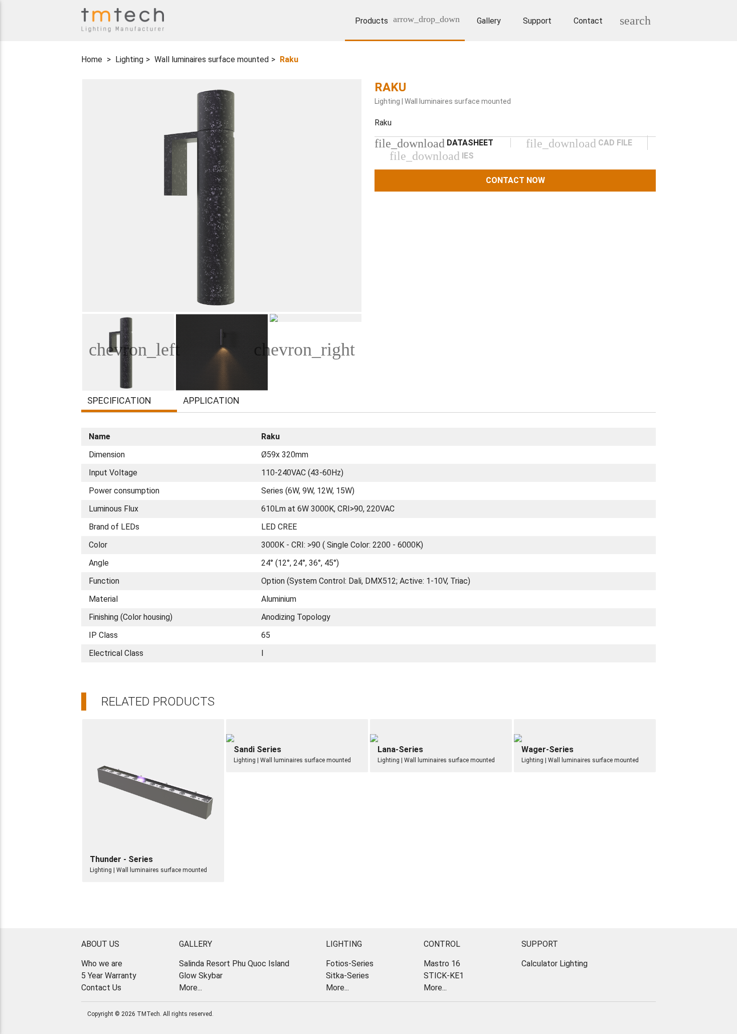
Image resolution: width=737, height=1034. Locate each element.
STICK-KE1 (444, 975)
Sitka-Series (347, 975)
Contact (588, 21)
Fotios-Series (350, 963)
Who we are (101, 963)
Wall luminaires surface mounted (211, 59)
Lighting (129, 59)
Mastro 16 (442, 963)
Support (537, 21)
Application (211, 400)
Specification (119, 400)
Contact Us (101, 987)
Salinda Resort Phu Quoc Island (234, 963)
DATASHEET (434, 142)
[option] (221, 195)
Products (374, 19)
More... (190, 987)
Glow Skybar (201, 975)
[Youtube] (619, 1014)
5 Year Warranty (108, 975)
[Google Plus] (631, 1014)
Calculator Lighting (554, 963)
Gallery (489, 21)
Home (91, 59)
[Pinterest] (644, 1014)
